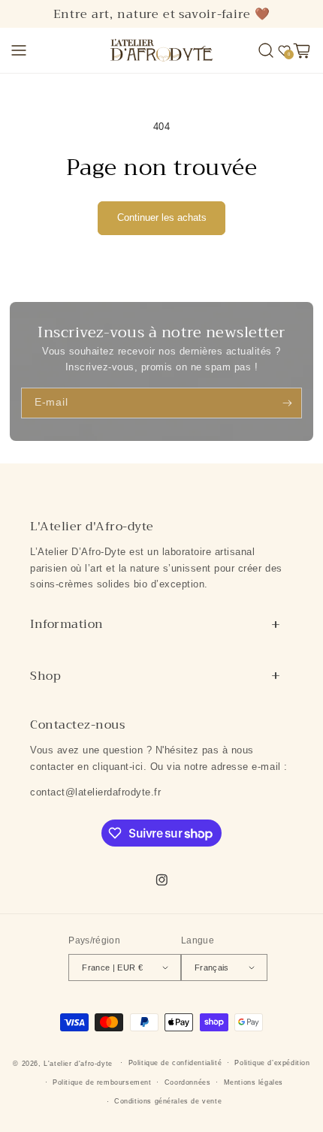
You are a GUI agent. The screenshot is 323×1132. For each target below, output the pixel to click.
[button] (19, 50)
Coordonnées (188, 1082)
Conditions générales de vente (168, 1101)
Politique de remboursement (102, 1082)
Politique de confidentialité (175, 1063)
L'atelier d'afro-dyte (78, 1063)
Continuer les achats (162, 217)
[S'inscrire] (287, 403)
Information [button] (67, 624)
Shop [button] (45, 676)
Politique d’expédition (271, 1063)
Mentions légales (254, 1082)
